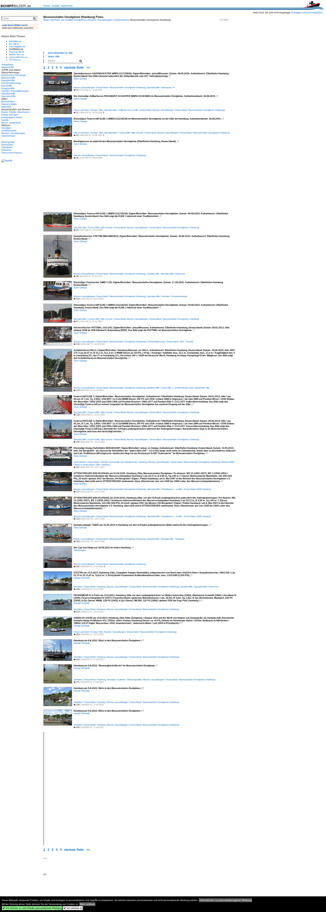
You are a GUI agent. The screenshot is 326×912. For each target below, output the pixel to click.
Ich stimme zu (72, 908)
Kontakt (55, 6)
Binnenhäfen (8, 101)
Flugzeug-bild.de (16, 52)
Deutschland (121, 20)
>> (88, 67)
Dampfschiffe (8, 80)
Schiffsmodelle (8, 130)
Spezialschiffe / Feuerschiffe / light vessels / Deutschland (130, 133)
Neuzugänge (8, 142)
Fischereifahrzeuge (11, 83)
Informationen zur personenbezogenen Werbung (225, 900)
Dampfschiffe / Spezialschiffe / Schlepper (166, 539)
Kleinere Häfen (9, 104)
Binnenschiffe (8, 78)
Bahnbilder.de (15, 41)
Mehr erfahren (87, 904)
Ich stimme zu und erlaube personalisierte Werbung (32, 908)
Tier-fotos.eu (15, 60)
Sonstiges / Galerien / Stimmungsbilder (124, 679)
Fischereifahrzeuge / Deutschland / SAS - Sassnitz (170, 341)
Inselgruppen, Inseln (11, 117)
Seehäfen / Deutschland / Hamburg (90, 587)
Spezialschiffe (8, 96)
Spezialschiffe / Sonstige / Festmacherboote (167, 296)
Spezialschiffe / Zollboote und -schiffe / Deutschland (127, 110)
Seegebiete (7, 64)
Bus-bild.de (14, 44)
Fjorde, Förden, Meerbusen (15, 112)
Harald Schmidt (81, 578)
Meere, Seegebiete (11, 122)
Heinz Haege (80, 98)
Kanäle (5, 120)
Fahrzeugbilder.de (17, 46)
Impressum (66, 6)
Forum (46, 6)
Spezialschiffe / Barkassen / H (161, 87)
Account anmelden (313, 12)
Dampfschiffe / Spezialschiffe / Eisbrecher (166, 274)
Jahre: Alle (53, 56)
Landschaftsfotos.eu (18, 57)
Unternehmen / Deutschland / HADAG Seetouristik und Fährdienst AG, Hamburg (110, 462)
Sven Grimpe (80, 78)
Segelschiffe (7, 67)
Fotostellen (7, 147)
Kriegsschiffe (8, 88)
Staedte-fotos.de (16, 54)
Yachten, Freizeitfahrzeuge (15, 91)
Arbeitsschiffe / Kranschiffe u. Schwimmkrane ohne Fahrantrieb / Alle (178, 388)
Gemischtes (7, 144)
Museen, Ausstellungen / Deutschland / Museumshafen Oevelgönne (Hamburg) (110, 87)
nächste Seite (74, 67)
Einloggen (296, 12)
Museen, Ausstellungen (100, 20)
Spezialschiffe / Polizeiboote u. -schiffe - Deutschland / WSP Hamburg (179, 489)
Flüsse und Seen (10, 114)
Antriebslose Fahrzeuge (13, 75)
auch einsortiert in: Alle (60, 53)
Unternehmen (8, 136)
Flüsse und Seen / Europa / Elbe (88, 110)
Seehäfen (6, 107)
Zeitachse (6, 150)
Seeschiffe (6, 85)
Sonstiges (6, 128)
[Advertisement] (140, 40)
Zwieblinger (80, 550)
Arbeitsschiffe (8, 93)
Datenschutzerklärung (11, 153)
